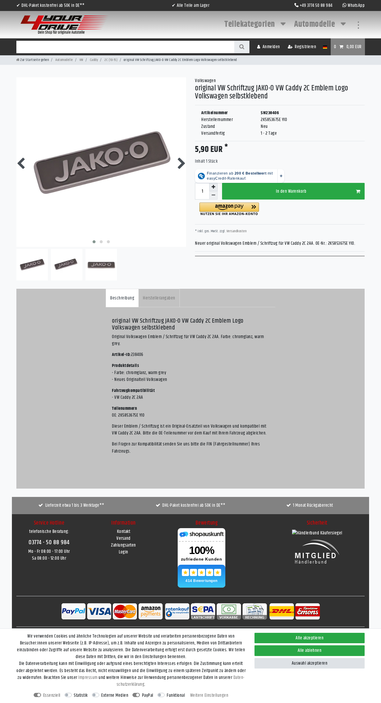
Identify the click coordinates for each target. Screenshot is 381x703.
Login (123, 552)
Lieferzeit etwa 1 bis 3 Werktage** (74, 505)
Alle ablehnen (310, 650)
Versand (123, 538)
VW (81, 60)
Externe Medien (114, 695)
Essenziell (51, 695)
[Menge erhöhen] (213, 187)
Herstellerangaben (159, 298)
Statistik (81, 695)
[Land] (324, 46)
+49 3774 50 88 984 (316, 5)
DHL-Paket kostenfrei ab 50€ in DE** (194, 505)
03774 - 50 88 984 (49, 542)
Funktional (176, 695)
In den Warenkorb (291, 191)
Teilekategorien (250, 24)
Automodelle (315, 24)
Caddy (93, 60)
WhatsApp (356, 5)
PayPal (147, 695)
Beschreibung (122, 298)
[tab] (122, 298)
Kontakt (123, 531)
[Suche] (241, 47)
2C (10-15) (111, 60)
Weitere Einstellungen (209, 695)
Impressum (88, 677)
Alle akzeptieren (310, 638)
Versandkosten (236, 231)
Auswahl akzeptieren (310, 663)
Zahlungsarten (123, 545)
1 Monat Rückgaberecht (313, 505)
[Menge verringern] (213, 195)
